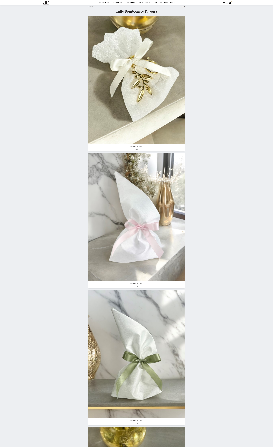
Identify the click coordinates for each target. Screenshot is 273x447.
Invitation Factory (118, 2)
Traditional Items (130, 2)
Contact (172, 2)
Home (89, 6)
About (160, 2)
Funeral (154, 2)
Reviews (166, 2)
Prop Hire (147, 2)
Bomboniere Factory (104, 2)
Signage (141, 2)
